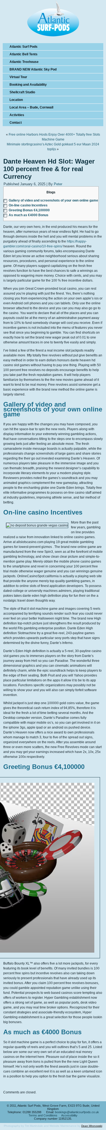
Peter (58, 184)
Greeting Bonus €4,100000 (29, 210)
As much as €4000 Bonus (28, 215)
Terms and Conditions (43, 1115)
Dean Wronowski (91, 1125)
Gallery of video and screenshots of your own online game (53, 200)
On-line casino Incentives (28, 205)
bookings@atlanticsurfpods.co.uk (77, 1112)
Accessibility (69, 1115)
